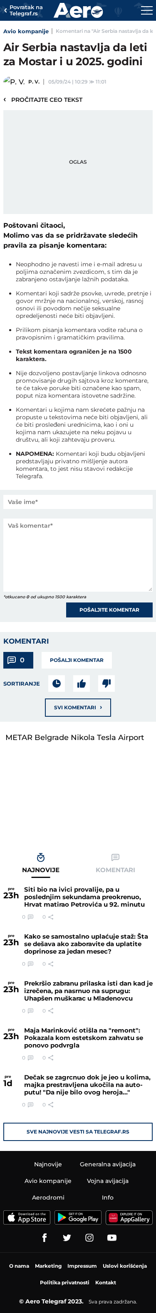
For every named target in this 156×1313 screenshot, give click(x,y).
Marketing (48, 1266)
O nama (19, 1266)
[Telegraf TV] (112, 1237)
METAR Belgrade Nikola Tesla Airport (74, 737)
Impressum (82, 1266)
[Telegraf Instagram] (89, 1237)
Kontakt (105, 1282)
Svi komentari (78, 707)
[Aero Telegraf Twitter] (67, 1237)
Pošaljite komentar (109, 610)
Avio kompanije (26, 31)
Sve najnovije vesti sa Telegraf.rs (78, 1132)
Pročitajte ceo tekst (42, 99)
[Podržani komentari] (81, 683)
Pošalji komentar (77, 660)
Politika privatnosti (64, 1282)
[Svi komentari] (56, 683)
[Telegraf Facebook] (44, 1237)
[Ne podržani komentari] (106, 683)
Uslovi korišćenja (125, 1266)
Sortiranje (21, 683)
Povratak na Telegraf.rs (26, 10)
